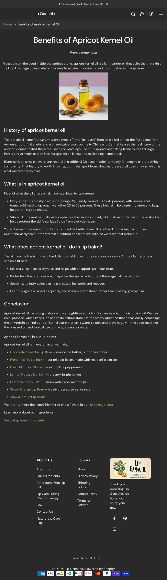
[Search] (133, 14)
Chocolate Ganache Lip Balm (31, 352)
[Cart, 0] (142, 14)
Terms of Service (83, 503)
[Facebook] (114, 518)
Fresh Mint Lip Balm (24, 367)
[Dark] (151, 13)
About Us (43, 469)
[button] (160, 14)
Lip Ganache (74, 569)
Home (8, 24)
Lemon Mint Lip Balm (25, 382)
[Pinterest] (125, 518)
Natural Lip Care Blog (48, 521)
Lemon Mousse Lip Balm (27, 375)
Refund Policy (87, 494)
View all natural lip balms (28, 397)
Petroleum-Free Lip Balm (51, 485)
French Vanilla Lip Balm (26, 360)
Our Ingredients (48, 476)
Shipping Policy (83, 485)
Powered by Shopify (100, 569)
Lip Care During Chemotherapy (48, 496)
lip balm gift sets (101, 405)
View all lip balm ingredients (24, 420)
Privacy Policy (87, 476)
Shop (81, 469)
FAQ (39, 505)
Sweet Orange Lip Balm (27, 389)
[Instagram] (114, 529)
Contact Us (45, 512)
